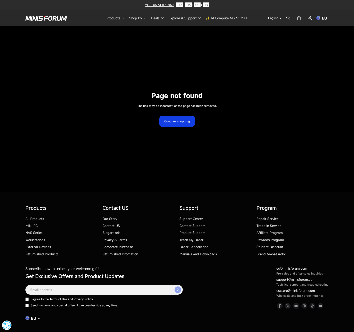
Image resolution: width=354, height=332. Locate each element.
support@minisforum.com (295, 279)
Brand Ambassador (271, 254)
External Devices (38, 247)
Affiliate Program (269, 232)
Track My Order (191, 240)
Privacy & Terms (114, 240)
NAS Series (34, 232)
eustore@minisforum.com (295, 290)
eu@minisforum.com (291, 268)
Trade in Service (268, 225)
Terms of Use (58, 299)
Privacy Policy (83, 299)
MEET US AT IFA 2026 (159, 5)
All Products (34, 218)
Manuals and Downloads (198, 254)
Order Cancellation (193, 247)
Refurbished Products (42, 254)
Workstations (35, 240)
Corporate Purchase (117, 247)
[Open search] (288, 18)
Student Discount (269, 247)
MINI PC (31, 225)
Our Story (109, 218)
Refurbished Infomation (120, 254)
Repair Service (267, 218)
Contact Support (192, 225)
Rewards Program (270, 240)
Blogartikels (111, 232)
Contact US (111, 225)
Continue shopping (177, 121)
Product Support (192, 232)
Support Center (191, 218)
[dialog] (6, 325)
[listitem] (279, 306)
